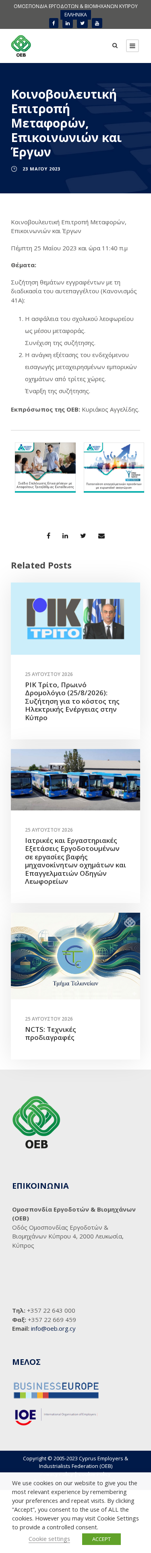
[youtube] (97, 23)
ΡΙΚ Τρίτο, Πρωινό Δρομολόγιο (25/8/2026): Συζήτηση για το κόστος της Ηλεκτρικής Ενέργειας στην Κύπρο (72, 701)
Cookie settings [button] (49, 1539)
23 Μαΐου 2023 (41, 169)
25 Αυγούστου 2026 (49, 674)
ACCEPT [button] (101, 1539)
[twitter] (82, 23)
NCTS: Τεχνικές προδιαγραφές (50, 1033)
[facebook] (53, 23)
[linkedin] (67, 23)
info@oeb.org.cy (53, 1328)
